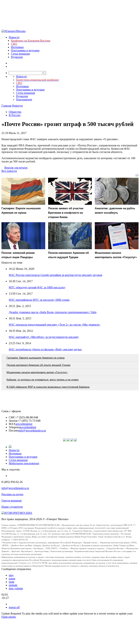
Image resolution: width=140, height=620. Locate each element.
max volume (16, 588)
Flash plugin (8, 616)
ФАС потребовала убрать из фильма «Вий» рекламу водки (45, 349)
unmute (13, 585)
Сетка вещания (20, 53)
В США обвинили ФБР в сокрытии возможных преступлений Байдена (48, 386)
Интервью (17, 47)
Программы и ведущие (25, 50)
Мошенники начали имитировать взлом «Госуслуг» (37, 372)
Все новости (9, 170)
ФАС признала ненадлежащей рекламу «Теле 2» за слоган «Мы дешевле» (54, 324)
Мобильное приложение (24, 463)
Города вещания (11, 500)
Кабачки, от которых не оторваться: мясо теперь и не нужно (43, 379)
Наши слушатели (12, 506)
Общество (15, 111)
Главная (6, 105)
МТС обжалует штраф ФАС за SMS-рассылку (37, 287)
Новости (14, 37)
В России (14, 115)
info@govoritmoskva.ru (32, 430)
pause (12, 578)
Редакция (17, 57)
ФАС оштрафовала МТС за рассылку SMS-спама (39, 299)
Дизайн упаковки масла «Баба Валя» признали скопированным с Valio (52, 312)
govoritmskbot (24, 423)
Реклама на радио (12, 494)
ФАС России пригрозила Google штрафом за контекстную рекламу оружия (55, 275)
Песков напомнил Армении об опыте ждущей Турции (38, 365)
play (11, 575)
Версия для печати (16, 167)
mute (11, 581)
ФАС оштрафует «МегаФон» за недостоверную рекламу (44, 337)
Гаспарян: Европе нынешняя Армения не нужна (36, 357)
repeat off (14, 607)
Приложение (24, 99)
